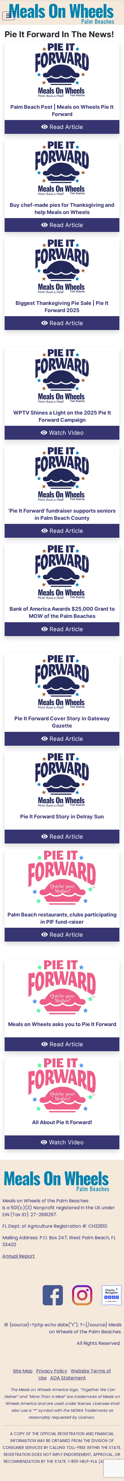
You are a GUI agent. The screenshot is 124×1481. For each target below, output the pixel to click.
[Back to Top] (113, 1470)
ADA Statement (68, 1378)
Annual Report (18, 1256)
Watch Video (65, 432)
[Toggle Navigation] (8, 16)
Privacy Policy (51, 1371)
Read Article (65, 126)
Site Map (23, 1371)
